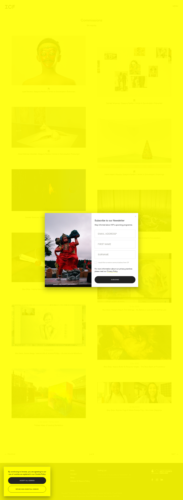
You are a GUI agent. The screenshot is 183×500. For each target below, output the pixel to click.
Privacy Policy (112, 271)
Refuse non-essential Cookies (27, 489)
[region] (27, 481)
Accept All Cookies (27, 480)
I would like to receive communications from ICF (113, 262)
